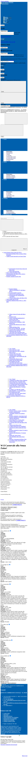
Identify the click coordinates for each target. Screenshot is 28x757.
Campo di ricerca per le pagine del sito (9, 217)
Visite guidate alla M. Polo (12, 299)
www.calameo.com (5, 530)
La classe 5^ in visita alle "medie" (16, 389)
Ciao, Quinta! (12, 348)
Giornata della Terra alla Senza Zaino (17, 383)
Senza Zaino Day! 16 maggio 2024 (17, 381)
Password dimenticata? (6, 36)
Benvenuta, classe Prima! (15, 394)
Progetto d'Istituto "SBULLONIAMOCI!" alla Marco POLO (17, 290)
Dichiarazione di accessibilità (10, 718)
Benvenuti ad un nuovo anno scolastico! (18, 364)
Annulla (2, 105)
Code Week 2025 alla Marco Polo (17, 332)
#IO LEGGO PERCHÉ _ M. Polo (17, 328)
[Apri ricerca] (16, 118)
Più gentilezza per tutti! (14, 361)
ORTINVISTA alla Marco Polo (16, 294)
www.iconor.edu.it (5, 584)
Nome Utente (17, 32)
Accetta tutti (5, 508)
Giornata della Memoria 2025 (16, 359)
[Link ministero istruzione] (7, 2)
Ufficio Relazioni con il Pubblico (10, 717)
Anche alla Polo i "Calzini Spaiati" (17, 385)
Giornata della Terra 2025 (15, 353)
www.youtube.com (5, 655)
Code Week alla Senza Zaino (15, 362)
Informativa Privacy (7, 716)
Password (16, 34)
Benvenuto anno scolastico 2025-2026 (18, 333)
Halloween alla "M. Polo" (15, 331)
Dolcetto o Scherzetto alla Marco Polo (17, 439)
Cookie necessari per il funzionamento (9, 524)
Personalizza (4, 507)
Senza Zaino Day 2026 (14, 320)
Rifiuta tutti (12, 507)
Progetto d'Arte (12, 316)
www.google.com (5, 564)
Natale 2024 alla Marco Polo (15, 360)
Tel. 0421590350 (9, 699)
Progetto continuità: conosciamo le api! (18, 416)
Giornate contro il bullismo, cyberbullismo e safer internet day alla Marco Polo (17, 356)
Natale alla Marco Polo (14, 327)
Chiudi (2, 69)
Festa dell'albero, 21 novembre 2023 (17, 390)
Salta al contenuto (5, 1)
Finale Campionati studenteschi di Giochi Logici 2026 (16, 318)
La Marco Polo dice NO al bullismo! (17, 426)
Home (4, 231)
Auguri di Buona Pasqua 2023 (16, 421)
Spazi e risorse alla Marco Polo (13, 272)
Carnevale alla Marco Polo (15, 425)
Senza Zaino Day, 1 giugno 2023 (16, 420)
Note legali (5, 714)
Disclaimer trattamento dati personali (9, 744)
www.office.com (4, 624)
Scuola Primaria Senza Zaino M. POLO (12, 232)
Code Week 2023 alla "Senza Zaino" (17, 393)
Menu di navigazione (19, 249)
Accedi (2, 25)
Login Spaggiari (11, 60)
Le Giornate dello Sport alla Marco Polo (18, 384)
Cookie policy (6, 713)
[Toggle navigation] (12, 130)
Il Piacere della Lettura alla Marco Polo (18, 298)
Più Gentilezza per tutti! (14, 392)
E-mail (15, 54)
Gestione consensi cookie (9, 721)
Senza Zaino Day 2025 (14, 349)
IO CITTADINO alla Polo (15, 292)
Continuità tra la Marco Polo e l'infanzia (18, 380)
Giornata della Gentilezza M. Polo (17, 329)
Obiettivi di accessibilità (8, 720)
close (2, 136)
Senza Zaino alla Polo (14, 271)
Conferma (8, 105)
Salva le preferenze (12, 683)
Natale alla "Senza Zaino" (15, 435)
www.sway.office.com (6, 640)
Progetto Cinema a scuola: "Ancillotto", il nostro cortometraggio (18, 411)
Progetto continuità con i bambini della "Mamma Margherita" (18, 418)
